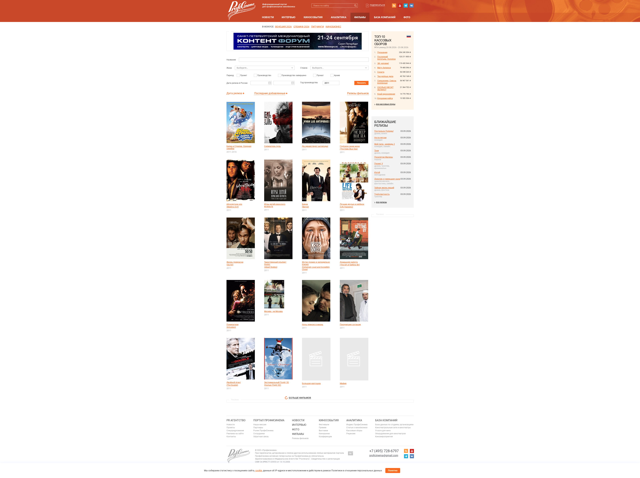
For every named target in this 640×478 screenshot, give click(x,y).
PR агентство (236, 420)
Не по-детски (380, 137)
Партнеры (258, 427)
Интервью (288, 17)
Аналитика (338, 17)
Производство (264, 75)
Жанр (229, 68)
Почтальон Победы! (384, 131)
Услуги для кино (383, 430)
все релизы (381, 202)
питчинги (317, 26)
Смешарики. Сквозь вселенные (386, 82)
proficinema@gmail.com (383, 455)
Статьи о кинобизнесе (356, 427)
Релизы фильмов (358, 93)
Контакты (231, 436)
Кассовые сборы (354, 430)
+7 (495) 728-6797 (384, 451)
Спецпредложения (235, 430)
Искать (356, 5)
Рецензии (350, 433)
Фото (407, 17)
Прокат (320, 75)
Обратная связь (261, 436)
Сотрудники (259, 433)
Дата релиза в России (237, 83)
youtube (399, 5)
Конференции (325, 436)
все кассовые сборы (385, 104)
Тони (376, 150)
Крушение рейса (385, 98)
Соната (380, 72)
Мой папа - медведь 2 (384, 144)
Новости (268, 17)
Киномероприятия (384, 436)
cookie (258, 470)
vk (411, 5)
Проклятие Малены (383, 157)
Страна (303, 68)
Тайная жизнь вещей (384, 188)
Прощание (382, 52)
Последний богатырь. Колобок (386, 58)
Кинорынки (324, 433)
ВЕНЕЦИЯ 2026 (283, 26)
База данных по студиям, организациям (394, 424)
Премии (322, 427)
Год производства (309, 82)
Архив (337, 75)
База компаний (385, 17)
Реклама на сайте (235, 433)
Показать (361, 83)
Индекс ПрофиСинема (357, 424)
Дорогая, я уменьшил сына (387, 179)
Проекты (230, 427)
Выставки (323, 430)
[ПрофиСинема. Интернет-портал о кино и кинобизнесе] (242, 7)
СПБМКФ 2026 (301, 26)
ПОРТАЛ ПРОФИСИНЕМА (268, 420)
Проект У (378, 163)
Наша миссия (259, 424)
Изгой (377, 172)
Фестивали (324, 424)
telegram (405, 5)
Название (231, 60)
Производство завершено (294, 75)
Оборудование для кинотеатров (390, 433)
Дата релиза (234, 93)
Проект (243, 75)
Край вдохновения (386, 94)
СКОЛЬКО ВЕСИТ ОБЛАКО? (385, 88)
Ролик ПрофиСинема (263, 430)
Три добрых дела (385, 76)
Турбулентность (382, 194)
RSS (394, 5)
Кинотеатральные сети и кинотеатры (393, 427)
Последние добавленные (269, 93)
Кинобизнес (333, 26)
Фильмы (360, 17)
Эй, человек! (383, 63)
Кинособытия (313, 17)
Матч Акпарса (384, 68)
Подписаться (377, 5)
